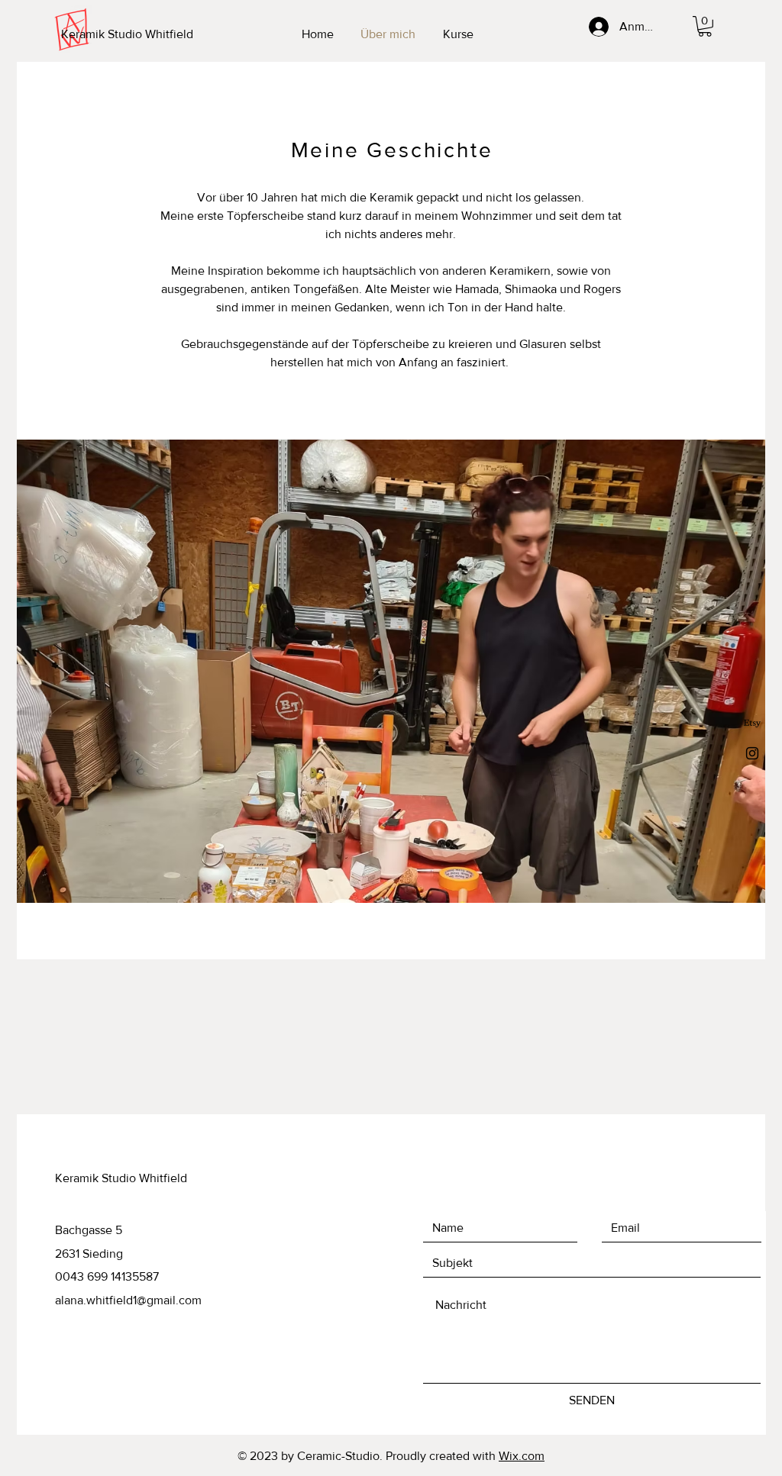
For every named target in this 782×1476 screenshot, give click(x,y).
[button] (705, 26)
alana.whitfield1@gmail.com (128, 1300)
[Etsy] (752, 723)
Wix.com (521, 1455)
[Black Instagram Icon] (752, 753)
